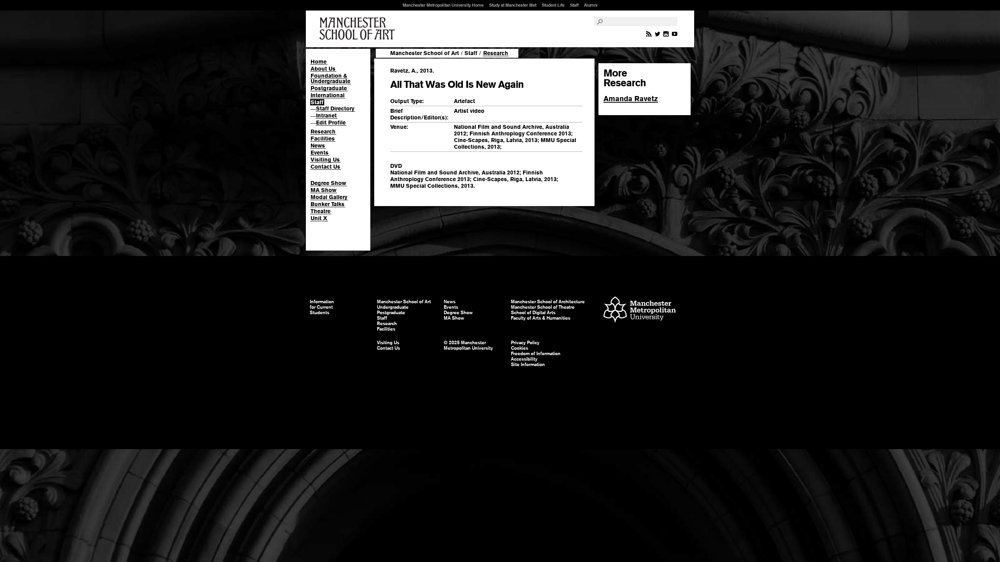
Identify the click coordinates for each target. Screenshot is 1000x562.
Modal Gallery (329, 197)
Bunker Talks (328, 204)
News (318, 145)
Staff (574, 5)
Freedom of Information (536, 353)
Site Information (528, 364)
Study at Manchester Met (512, 5)
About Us (323, 69)
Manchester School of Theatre (543, 307)
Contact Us (325, 167)
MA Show (323, 190)
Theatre (320, 211)
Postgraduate (329, 88)
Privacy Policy (525, 342)
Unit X (319, 218)
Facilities (323, 138)
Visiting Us (325, 160)
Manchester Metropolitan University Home (443, 5)
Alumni (591, 5)
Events (320, 152)
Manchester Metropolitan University (640, 310)
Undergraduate (393, 307)
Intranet (326, 115)
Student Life (553, 5)
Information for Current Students (322, 307)
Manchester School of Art (358, 29)
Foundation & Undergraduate (330, 78)
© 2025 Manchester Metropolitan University (468, 345)
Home (319, 62)
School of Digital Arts (533, 312)
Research (323, 131)
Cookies (519, 348)
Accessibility (524, 359)
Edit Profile (331, 122)
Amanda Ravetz (631, 98)
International (328, 95)
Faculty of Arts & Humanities (540, 318)
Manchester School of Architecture (548, 301)
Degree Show (328, 183)
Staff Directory (335, 108)
